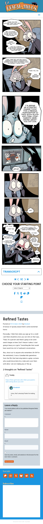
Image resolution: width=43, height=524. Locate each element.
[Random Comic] (21, 279)
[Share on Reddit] (24, 293)
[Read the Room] (28, 279)
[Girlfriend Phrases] (15, 279)
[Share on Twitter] (18, 293)
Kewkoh (27, 324)
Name (6, 430)
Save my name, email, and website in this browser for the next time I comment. (21, 456)
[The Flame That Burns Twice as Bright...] (18, 279)
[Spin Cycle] (25, 279)
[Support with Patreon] (21, 297)
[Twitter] (16, 476)
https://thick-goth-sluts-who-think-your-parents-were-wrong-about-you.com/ (20, 381)
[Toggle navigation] (39, 14)
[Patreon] (5, 476)
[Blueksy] (21, 476)
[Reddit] (26, 476)
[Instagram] (11, 476)
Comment (8, 414)
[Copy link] (28, 293)
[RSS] (32, 476)
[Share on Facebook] (15, 293)
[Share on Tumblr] (21, 293)
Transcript (11, 271)
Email (6, 441)
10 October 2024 (16, 324)
